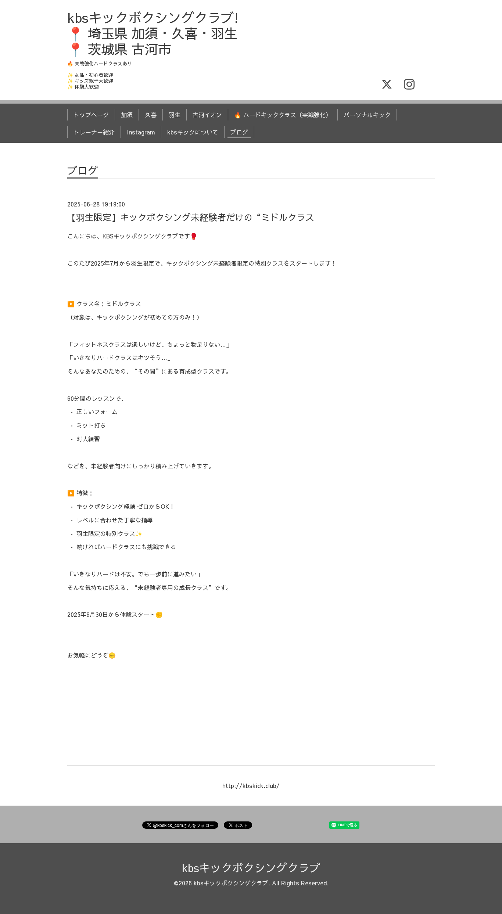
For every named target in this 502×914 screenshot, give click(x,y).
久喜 (151, 115)
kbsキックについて (192, 132)
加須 (127, 115)
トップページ (91, 115)
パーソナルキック (367, 115)
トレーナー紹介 (94, 132)
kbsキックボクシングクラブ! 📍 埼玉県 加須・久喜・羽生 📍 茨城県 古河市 (153, 33)
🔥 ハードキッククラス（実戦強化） (282, 115)
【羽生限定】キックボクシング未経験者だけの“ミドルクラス (190, 217)
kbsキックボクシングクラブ (251, 867)
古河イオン (207, 115)
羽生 (174, 115)
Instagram (141, 132)
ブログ (239, 132)
